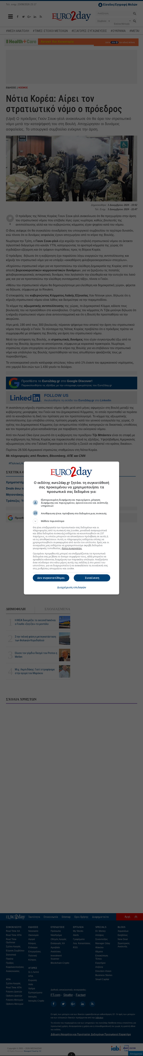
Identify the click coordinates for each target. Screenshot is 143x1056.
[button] (71, 521)
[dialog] (71, 528)
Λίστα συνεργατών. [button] (72, 548)
